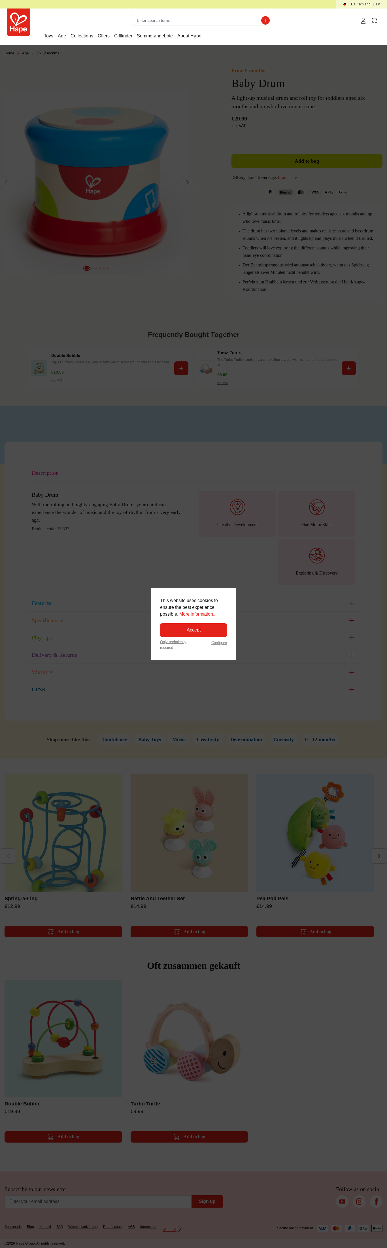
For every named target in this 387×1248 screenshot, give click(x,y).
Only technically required (173, 644)
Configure (219, 643)
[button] (361, 4)
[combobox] (196, 20)
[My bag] (374, 20)
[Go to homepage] (18, 22)
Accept (194, 630)
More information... (197, 614)
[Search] (265, 20)
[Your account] (363, 20)
